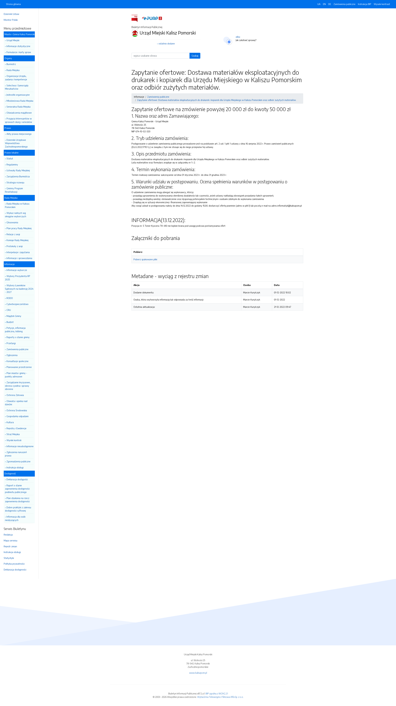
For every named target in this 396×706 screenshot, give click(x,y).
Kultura (10, 422)
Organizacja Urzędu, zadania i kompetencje (16, 78)
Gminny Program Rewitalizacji (14, 190)
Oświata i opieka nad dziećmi (16, 403)
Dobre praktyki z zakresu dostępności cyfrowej (18, 509)
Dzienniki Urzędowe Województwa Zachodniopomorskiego (16, 143)
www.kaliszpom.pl (198, 672)
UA (319, 4)
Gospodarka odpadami (17, 416)
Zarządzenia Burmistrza (18, 176)
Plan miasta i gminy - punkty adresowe (16, 375)
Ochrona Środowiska (16, 410)
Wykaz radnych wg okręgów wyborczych (15, 215)
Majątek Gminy (13, 316)
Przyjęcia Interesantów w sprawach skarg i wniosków (18, 120)
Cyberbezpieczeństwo (17, 304)
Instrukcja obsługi (15, 467)
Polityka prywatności (14, 563)
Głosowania (12, 222)
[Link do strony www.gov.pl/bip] (136, 18)
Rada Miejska (12, 70)
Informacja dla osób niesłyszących (15, 518)
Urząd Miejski (12, 40)
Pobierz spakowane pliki (145, 259)
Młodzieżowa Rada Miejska (19, 100)
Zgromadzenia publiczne (18, 461)
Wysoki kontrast (382, 4)
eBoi (238, 36)
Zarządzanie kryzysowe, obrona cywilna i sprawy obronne (17, 385)
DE (329, 4)
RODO (9, 298)
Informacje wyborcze (16, 270)
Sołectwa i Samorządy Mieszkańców (16, 87)
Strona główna (13, 4)
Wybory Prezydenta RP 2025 (17, 278)
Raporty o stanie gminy (18, 337)
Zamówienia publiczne (17, 349)
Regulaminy (12, 164)
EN (324, 4)
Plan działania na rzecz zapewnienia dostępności (17, 500)
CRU (8, 310)
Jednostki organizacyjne (18, 94)
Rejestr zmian (10, 546)
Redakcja (8, 534)
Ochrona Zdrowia (15, 395)
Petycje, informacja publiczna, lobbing (15, 329)
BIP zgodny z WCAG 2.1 (217, 693)
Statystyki (9, 558)
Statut (9, 158)
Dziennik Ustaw (11, 14)
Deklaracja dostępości (17, 479)
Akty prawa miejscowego (19, 133)
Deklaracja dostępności (15, 569)
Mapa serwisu (10, 540)
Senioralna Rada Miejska (18, 106)
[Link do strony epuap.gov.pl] (152, 18)
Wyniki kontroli (13, 440)
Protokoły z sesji (14, 246)
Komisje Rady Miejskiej (17, 240)
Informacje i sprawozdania (19, 258)
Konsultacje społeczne (17, 361)
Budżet (10, 322)
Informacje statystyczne (18, 46)
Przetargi (11, 343)
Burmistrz (11, 64)
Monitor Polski (11, 19)
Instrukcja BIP (364, 4)
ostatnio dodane (167, 43)
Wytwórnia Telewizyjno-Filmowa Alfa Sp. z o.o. (220, 696)
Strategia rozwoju (15, 182)
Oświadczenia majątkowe (19, 112)
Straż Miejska (13, 434)
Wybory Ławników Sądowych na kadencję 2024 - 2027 (19, 288)
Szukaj (195, 55)
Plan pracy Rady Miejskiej (19, 228)
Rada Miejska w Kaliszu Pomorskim (17, 205)
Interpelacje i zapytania (18, 252)
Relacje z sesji (13, 234)
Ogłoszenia (11, 355)
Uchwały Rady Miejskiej (18, 170)
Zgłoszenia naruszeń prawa (16, 454)
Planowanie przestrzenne (19, 367)
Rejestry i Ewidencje (16, 428)
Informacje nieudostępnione (20, 446)
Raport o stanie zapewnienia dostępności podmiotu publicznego (17, 488)
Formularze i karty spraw (18, 52)
